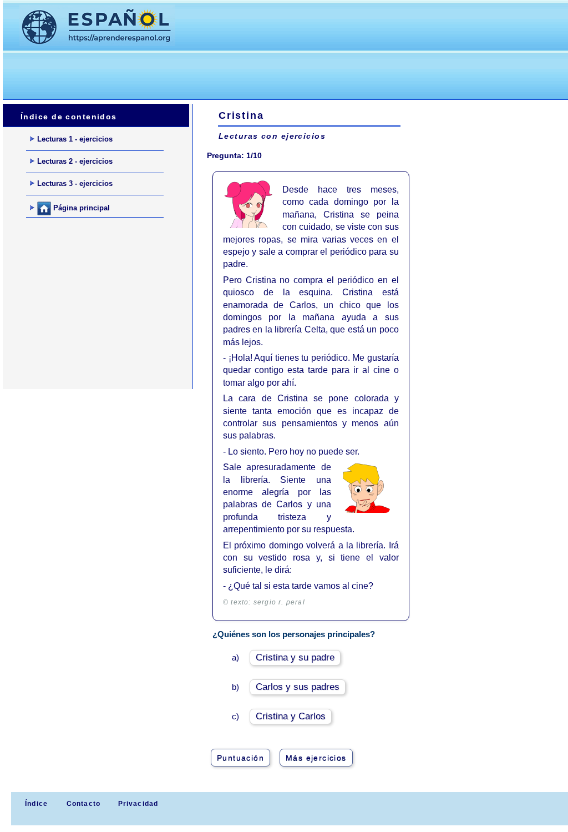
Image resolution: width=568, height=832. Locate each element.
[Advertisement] (205, 73)
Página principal (80, 208)
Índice (35, 804)
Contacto (84, 804)
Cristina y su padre (295, 657)
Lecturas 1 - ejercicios (75, 139)
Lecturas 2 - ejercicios (75, 161)
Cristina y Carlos (291, 716)
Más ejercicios (316, 757)
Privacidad (138, 804)
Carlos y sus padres (297, 687)
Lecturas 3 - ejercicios (75, 183)
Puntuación (240, 757)
